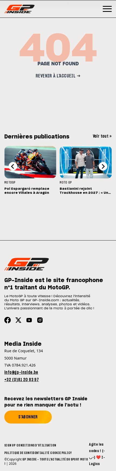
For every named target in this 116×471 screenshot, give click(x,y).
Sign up (9, 445)
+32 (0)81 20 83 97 (21, 380)
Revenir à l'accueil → (58, 76)
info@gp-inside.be (21, 372)
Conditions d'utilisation (36, 445)
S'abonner (28, 417)
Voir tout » (102, 136)
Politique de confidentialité (26, 453)
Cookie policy (60, 453)
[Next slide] (103, 166)
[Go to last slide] (13, 166)
